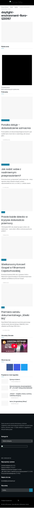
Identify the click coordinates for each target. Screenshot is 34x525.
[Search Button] (31, 2)
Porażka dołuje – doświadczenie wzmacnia (16, 126)
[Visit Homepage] (17, 2)
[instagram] (17, 367)
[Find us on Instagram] (15, 501)
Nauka (16, 7)
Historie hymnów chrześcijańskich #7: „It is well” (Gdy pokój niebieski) (21, 387)
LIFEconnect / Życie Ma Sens (12, 504)
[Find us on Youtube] (20, 501)
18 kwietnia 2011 (14, 398)
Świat (11, 7)
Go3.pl (27, 504)
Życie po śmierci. (15, 379)
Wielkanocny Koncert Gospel (9, 470)
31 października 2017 (16, 381)
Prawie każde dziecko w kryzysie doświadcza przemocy (14, 220)
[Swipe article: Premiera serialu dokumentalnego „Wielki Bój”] (17, 295)
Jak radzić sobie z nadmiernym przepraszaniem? (11, 172)
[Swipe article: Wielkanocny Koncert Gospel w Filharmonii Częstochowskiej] (17, 247)
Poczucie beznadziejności (8, 473)
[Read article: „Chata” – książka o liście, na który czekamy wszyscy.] (4, 395)
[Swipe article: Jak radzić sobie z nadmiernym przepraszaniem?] (17, 152)
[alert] (17, 71)
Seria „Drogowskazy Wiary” (18, 401)
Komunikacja (5, 120)
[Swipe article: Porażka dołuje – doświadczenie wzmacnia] (17, 108)
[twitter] (24, 367)
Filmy (3, 307)
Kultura (3, 260)
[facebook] (9, 367)
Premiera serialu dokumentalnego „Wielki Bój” (15, 315)
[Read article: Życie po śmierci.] (4, 381)
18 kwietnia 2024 (14, 403)
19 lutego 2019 (14, 390)
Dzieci (3, 212)
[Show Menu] (2, 2)
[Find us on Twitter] (18, 501)
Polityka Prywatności (6, 500)
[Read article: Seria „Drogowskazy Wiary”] (4, 403)
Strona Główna (4, 7)
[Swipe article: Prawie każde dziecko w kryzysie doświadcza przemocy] (17, 200)
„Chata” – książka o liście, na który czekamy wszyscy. (21, 394)
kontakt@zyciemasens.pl (8, 481)
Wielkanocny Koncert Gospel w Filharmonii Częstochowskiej (13, 268)
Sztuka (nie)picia (5, 466)
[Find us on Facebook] (13, 501)
